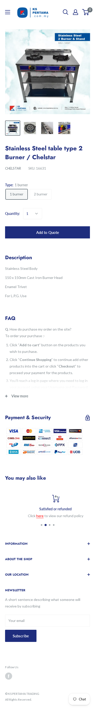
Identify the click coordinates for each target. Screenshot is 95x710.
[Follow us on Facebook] (8, 676)
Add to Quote (47, 232)
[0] (86, 12)
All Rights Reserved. (18, 699)
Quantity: (12, 213)
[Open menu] (7, 12)
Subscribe (21, 636)
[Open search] (65, 12)
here (32, 516)
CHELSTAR (13, 168)
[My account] (75, 12)
